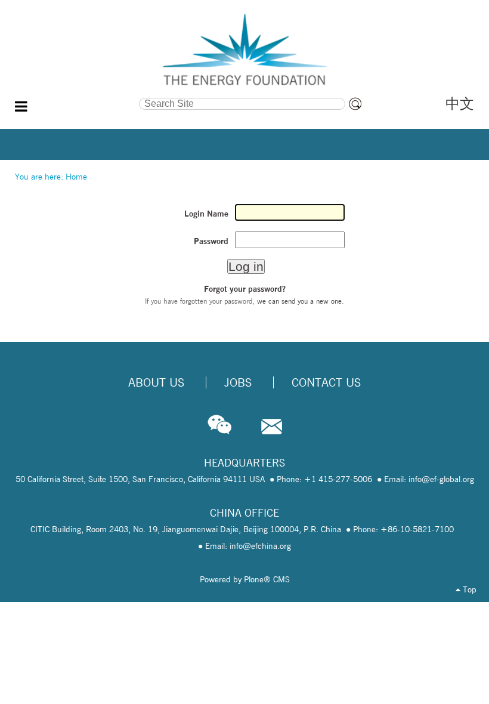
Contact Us (326, 382)
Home (76, 176)
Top (468, 589)
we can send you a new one (299, 301)
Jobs (238, 382)
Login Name (206, 213)
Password (211, 241)
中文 (459, 103)
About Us (156, 382)
